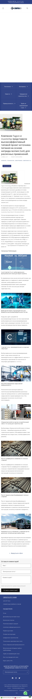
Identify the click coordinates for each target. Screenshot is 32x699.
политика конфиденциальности (11, 690)
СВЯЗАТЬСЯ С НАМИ (10, 597)
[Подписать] (27, 672)
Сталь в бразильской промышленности (13, 644)
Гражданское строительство (22, 95)
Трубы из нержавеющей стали (23, 105)
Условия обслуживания (24, 690)
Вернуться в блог (17, 553)
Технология (7, 86)
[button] (3, 8)
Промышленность (8, 103)
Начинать (4, 160)
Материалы (22, 86)
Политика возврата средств (10, 623)
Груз (17, 692)
